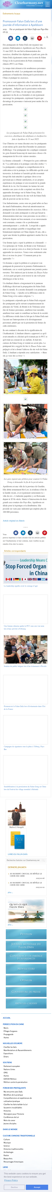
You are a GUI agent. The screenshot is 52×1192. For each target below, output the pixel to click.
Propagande (8, 1034)
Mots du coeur (9, 1120)
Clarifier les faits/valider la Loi (16, 1104)
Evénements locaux (11, 13)
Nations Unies (9, 1069)
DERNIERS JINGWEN (17, 867)
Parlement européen (12, 1066)
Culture (7, 1139)
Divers (6, 1056)
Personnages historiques (13, 1162)
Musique (7, 1142)
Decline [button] (14, 1187)
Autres (6, 1037)
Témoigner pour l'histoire (14, 1114)
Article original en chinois (14, 520)
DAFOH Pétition (10, 1079)
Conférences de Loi (11, 1117)
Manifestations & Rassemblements (18, 1050)
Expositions (8, 1053)
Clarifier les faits (10, 1047)
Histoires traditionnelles (13, 1149)
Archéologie (8, 1152)
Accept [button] (37, 1187)
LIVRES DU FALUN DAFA (17, 854)
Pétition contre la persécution (15, 1082)
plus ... (10, 892)
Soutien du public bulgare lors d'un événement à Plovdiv (25, 666)
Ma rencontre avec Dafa (13, 1091)
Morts (6, 1028)
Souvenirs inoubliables (13, 1107)
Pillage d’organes (10, 1031)
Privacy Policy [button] (11, 1180)
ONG (6, 1072)
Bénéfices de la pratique (13, 1095)
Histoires (7, 1111)
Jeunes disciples (10, 1123)
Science (7, 1146)
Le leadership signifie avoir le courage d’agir (21, 586)
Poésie (6, 1155)
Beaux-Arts (8, 1158)
